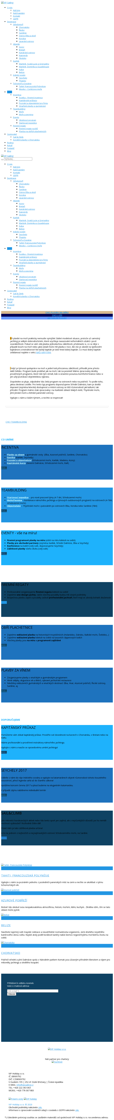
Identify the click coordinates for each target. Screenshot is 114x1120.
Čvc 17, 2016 (28, 945)
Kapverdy (23, 55)
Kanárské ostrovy (27, 52)
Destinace (16, 868)
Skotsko (22, 58)
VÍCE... (4, 468)
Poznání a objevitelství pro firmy (33, 103)
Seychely (23, 78)
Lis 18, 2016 (27, 893)
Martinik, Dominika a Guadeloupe (34, 66)
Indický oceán (19, 75)
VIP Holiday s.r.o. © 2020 (20, 1104)
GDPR (15, 18)
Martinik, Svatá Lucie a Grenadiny (34, 64)
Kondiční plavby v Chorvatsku (26, 139)
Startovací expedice (28, 123)
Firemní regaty (19, 125)
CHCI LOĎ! (57, 315)
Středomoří (18, 24)
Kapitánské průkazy (28, 100)
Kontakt (16, 16)
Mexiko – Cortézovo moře (30, 89)
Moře (21, 111)
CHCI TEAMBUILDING (16, 421)
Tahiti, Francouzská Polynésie (32, 86)
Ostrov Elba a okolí (27, 35)
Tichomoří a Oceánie (22, 83)
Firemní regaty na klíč (28, 128)
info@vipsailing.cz (25, 1084)
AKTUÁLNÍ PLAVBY (57, 318)
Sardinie (23, 33)
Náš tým (16, 10)
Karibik (16, 61)
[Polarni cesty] (16, 1098)
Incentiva (17, 94)
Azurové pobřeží (14, 900)
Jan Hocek (6, 868)
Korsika (22, 38)
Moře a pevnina (26, 114)
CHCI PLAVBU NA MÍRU (57, 312)
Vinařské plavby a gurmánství (32, 106)
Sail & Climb (18, 137)
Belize (21, 72)
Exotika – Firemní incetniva (31, 97)
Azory (21, 47)
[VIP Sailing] (57, 1049)
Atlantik (16, 44)
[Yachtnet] (57, 1061)
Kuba (21, 69)
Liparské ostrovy (26, 41)
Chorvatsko (24, 27)
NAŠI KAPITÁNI (43, 352)
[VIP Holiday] (30, 1098)
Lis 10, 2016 (27, 918)
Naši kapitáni (19, 13)
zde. (40, 1107)
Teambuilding (19, 109)
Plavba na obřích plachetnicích (32, 131)
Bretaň (22, 49)
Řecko (21, 30)
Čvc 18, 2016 (28, 868)
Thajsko (22, 80)
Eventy (16, 117)
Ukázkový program (27, 120)
